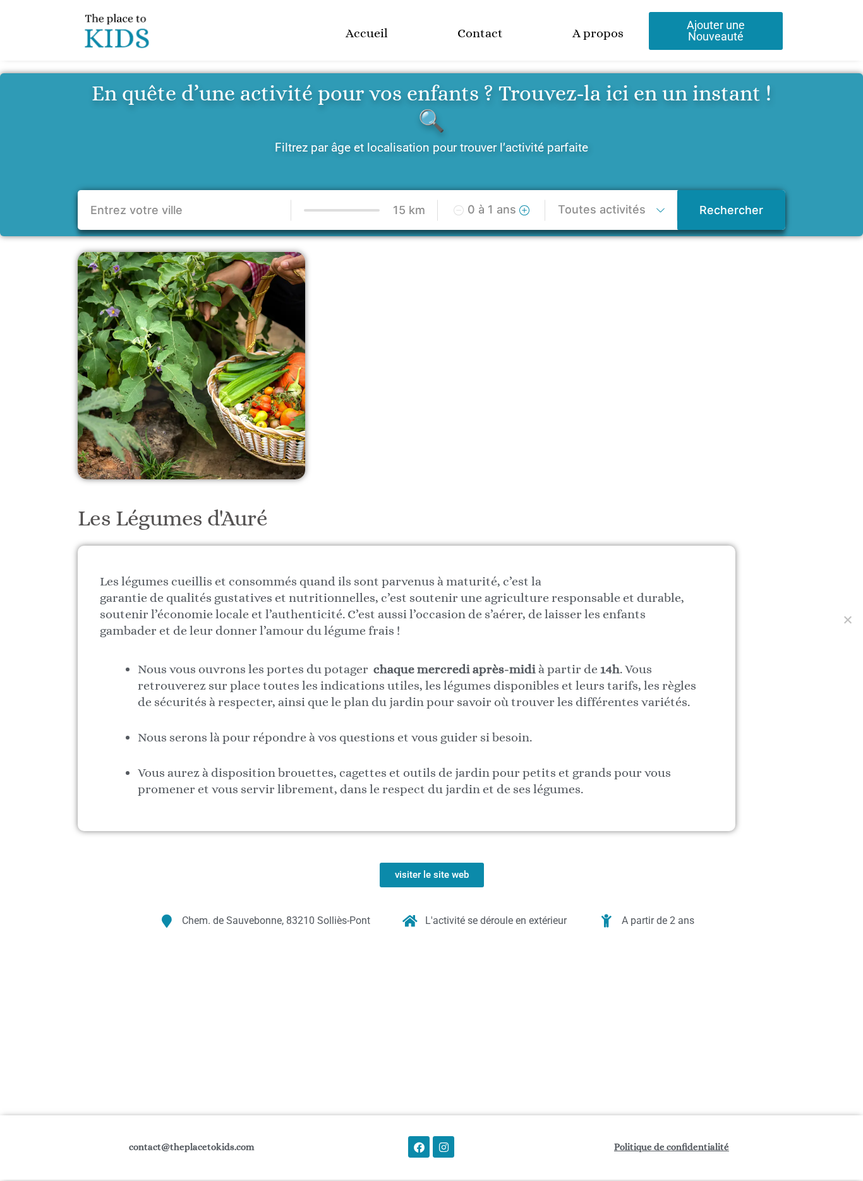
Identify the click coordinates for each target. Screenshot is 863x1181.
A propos (598, 33)
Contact (480, 33)
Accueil (367, 33)
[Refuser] (847, 619)
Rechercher (731, 210)
